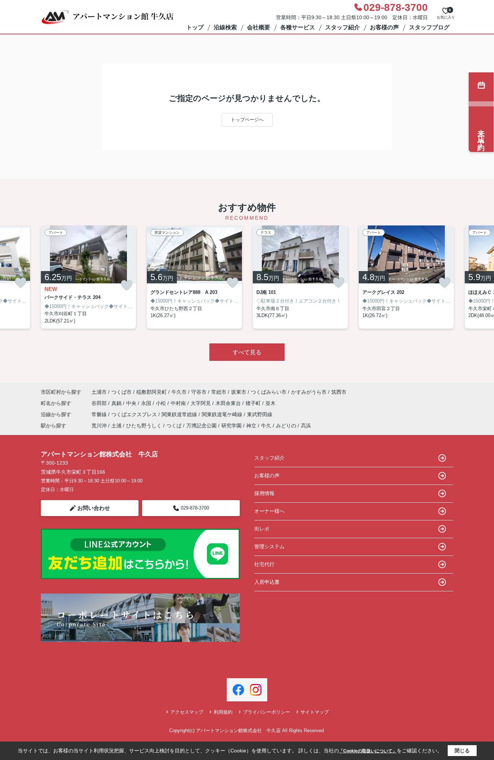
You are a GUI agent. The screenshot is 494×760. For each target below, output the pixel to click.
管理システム (269, 546)
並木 (270, 403)
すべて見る (247, 352)
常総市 (218, 392)
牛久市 (179, 392)
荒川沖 (99, 425)
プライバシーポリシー (266, 712)
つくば (174, 425)
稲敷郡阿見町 (151, 392)
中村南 (179, 403)
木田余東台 (229, 403)
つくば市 (121, 392)
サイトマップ (315, 712)
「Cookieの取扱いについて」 (368, 750)
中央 (132, 403)
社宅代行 (264, 564)
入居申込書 (267, 582)
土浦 (116, 425)
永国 (147, 403)
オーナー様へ (269, 511)
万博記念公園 (201, 425)
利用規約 (223, 712)
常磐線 (99, 414)
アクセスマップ (186, 712)
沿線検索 (225, 27)
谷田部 (99, 403)
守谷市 (198, 392)
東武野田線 (259, 414)
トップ (195, 27)
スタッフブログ (429, 27)
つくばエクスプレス (134, 414)
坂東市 (238, 392)
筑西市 (338, 392)
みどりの (286, 425)
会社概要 (258, 27)
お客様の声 (384, 27)
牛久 (266, 425)
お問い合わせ (93, 508)
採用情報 (264, 493)
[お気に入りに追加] (20, 282)
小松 (161, 403)
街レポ (261, 529)
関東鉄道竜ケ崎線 (223, 414)
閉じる (462, 750)
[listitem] (88, 277)
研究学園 (231, 425)
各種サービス (297, 27)
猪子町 (254, 403)
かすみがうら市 (309, 392)
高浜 (306, 425)
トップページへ (247, 119)
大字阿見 (201, 403)
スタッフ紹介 (342, 27)
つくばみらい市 (268, 392)
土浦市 (99, 392)
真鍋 (117, 403)
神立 (251, 425)
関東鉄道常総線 (180, 414)
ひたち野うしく (144, 425)
